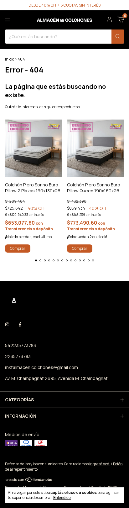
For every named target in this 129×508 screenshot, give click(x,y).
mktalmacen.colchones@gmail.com (41, 367)
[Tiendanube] (29, 481)
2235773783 (18, 356)
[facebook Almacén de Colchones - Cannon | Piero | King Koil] (20, 324)
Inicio (9, 59)
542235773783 (20, 345)
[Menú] (8, 20)
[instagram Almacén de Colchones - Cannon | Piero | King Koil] (7, 324)
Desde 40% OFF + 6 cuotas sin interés (64, 5)
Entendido (62, 497)
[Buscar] (117, 36)
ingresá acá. (99, 464)
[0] (120, 20)
